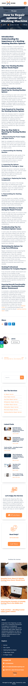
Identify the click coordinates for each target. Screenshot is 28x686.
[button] (25, 3)
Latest (14, 11)
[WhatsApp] (2, 342)
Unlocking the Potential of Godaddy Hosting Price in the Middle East (18, 439)
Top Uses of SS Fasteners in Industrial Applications (16, 466)
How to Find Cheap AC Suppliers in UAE (18, 474)
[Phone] (2, 346)
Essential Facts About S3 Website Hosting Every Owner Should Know (18, 429)
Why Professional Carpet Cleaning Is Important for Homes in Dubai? (18, 456)
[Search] (22, 377)
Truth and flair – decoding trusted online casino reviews (13, 448)
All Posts (15, 342)
